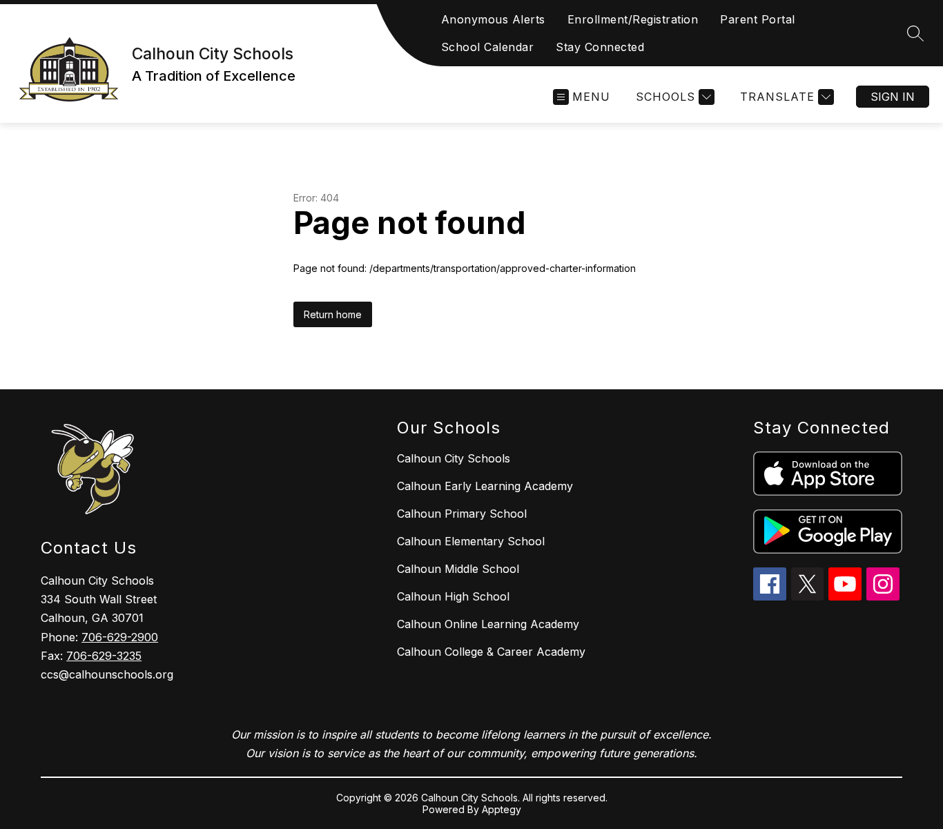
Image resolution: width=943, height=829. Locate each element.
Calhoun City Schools (453, 458)
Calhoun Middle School (458, 569)
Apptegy (501, 809)
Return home (333, 314)
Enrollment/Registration (633, 19)
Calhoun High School (453, 596)
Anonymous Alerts (493, 19)
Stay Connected (600, 47)
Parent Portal (757, 19)
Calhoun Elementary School (471, 541)
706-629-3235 (104, 656)
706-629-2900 (119, 637)
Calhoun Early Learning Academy (485, 486)
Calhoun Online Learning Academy (488, 624)
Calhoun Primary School (462, 513)
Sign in (893, 97)
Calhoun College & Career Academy (491, 652)
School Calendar (487, 47)
